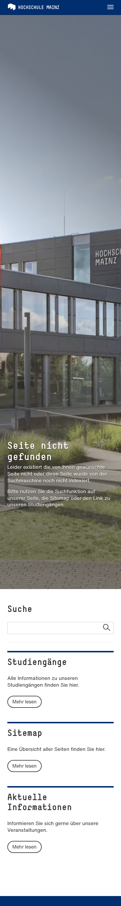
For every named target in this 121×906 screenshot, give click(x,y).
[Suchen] (106, 628)
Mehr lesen (24, 701)
